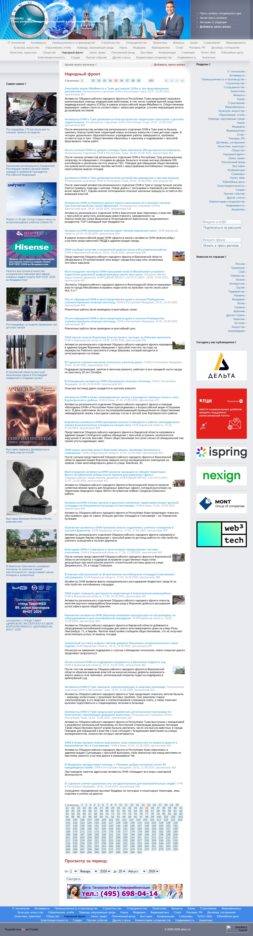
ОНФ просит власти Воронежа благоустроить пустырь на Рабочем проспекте (118, 337)
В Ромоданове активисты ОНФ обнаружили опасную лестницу (107, 381)
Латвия (240, 279)
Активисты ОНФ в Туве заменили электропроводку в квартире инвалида (115, 686)
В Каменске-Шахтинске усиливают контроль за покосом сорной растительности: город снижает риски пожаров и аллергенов (30, 571)
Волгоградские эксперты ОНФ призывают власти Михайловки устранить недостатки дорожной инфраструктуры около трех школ (115, 273)
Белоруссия (237, 283)
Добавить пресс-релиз (169, 64)
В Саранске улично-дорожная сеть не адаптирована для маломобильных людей (120, 783)
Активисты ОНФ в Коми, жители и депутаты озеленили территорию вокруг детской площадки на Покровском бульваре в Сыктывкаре (122, 504)
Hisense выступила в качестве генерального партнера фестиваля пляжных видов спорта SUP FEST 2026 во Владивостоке (30, 275)
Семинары (188, 52)
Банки (194, 42)
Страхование (212, 42)
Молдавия (238, 299)
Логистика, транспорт (23, 52)
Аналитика (208, 57)
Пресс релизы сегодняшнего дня (220, 13)
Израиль (239, 295)
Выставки (147, 52)
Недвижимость (186, 57)
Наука (123, 47)
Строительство (110, 42)
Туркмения (238, 267)
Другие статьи (121, 57)
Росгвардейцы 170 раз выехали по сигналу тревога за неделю (28, 131)
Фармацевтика (160, 47)
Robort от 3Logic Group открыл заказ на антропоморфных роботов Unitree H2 (31, 221)
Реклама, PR (197, 47)
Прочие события (96, 57)
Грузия (240, 287)
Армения (239, 311)
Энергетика (160, 42)
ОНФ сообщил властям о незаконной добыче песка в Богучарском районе (116, 249)
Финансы (178, 42)
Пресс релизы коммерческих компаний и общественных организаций (58, 21)
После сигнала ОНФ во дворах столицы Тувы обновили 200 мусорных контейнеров (122, 150)
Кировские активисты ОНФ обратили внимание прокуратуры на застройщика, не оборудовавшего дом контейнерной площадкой (120, 617)
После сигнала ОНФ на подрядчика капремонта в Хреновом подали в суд (115, 662)
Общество (49, 52)
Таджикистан (236, 291)
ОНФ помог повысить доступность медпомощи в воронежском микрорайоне (118, 593)
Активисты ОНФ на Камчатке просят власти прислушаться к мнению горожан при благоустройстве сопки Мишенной (117, 204)
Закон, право (97, 52)
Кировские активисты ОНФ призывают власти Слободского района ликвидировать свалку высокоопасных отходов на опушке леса (122, 423)
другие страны (235, 315)
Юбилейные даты (232, 52)
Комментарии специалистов (153, 57)
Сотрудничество (136, 42)
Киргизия (239, 319)
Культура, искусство (26, 47)
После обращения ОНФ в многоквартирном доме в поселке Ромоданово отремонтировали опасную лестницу (115, 301)
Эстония (239, 323)
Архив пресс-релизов (213, 17)
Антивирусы (38, 42)
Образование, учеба (58, 47)
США (241, 271)
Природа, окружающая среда (95, 47)
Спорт (179, 47)
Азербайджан (236, 330)
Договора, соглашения (225, 47)
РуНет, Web (208, 52)
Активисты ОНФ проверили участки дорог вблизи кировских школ (111, 230)
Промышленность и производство (73, 42)
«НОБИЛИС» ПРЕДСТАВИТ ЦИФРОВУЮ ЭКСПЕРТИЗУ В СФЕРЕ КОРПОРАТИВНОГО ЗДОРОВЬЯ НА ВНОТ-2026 (29, 625)
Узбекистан (238, 275)
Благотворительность (51, 57)
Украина (239, 307)
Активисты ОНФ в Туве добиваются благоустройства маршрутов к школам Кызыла (122, 177)
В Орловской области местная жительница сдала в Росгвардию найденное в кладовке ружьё (26, 375)
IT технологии (16, 42)
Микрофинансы (236, 42)
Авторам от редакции (213, 22)
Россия (240, 263)
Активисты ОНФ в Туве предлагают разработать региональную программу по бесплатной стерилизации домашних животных (118, 713)
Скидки (75, 57)
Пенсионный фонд (123, 52)
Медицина (139, 47)
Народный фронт (72, 52)
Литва (241, 303)
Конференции (167, 52)
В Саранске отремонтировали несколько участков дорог (104, 362)
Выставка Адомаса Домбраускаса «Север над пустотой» (27, 451)
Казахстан (238, 326)
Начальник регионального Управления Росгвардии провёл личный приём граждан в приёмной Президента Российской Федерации (30, 170)
